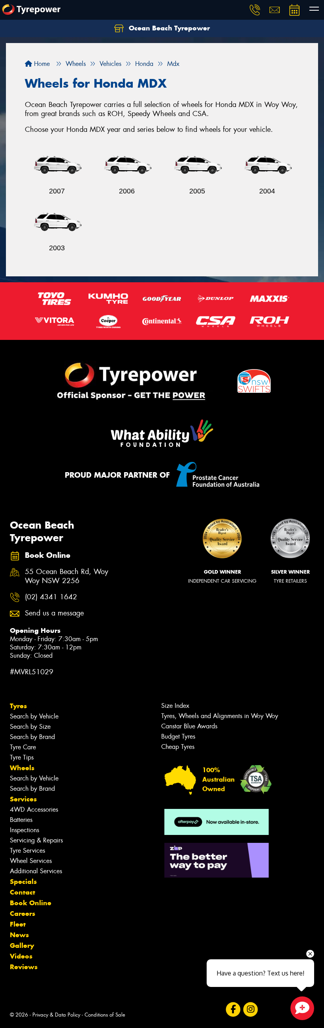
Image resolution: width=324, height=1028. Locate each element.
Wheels (22, 767)
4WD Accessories (34, 809)
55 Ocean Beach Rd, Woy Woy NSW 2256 (66, 576)
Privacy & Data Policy (56, 1014)
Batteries (21, 820)
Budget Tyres (178, 736)
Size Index (175, 706)
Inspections (24, 830)
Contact (22, 892)
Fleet (18, 924)
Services (23, 799)
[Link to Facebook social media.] (233, 1009)
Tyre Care (23, 747)
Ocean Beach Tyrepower (168, 28)
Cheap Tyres (177, 747)
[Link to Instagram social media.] (250, 1009)
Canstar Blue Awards (189, 726)
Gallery (22, 945)
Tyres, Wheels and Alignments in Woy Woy (219, 716)
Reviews (24, 966)
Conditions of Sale (105, 1014)
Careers (22, 913)
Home (41, 64)
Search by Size (30, 726)
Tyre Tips (22, 757)
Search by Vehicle (34, 716)
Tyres (18, 706)
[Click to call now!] (255, 10)
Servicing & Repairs (36, 840)
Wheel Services (31, 861)
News (19, 934)
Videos (21, 956)
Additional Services (36, 871)
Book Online (30, 903)
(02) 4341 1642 (51, 597)
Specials (23, 881)
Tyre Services (27, 850)
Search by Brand (32, 737)
